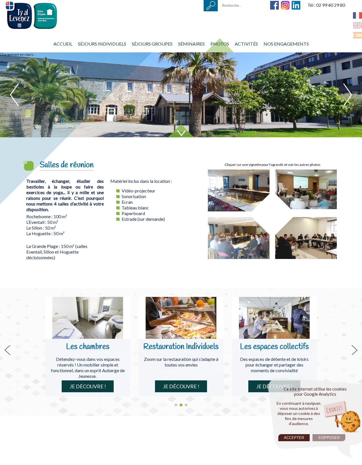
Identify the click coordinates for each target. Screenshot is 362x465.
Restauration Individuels (181, 347)
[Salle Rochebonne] (243, 172)
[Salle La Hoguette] (308, 172)
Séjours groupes (152, 43)
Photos (219, 43)
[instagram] (285, 3)
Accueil (62, 43)
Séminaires (191, 43)
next (347, 94)
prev (14, 94)
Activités (246, 43)
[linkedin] (296, 3)
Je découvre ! (88, 386)
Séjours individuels (102, 43)
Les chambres (87, 347)
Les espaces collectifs (274, 347)
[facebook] (274, 3)
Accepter (294, 438)
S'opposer (329, 438)
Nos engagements (286, 43)
